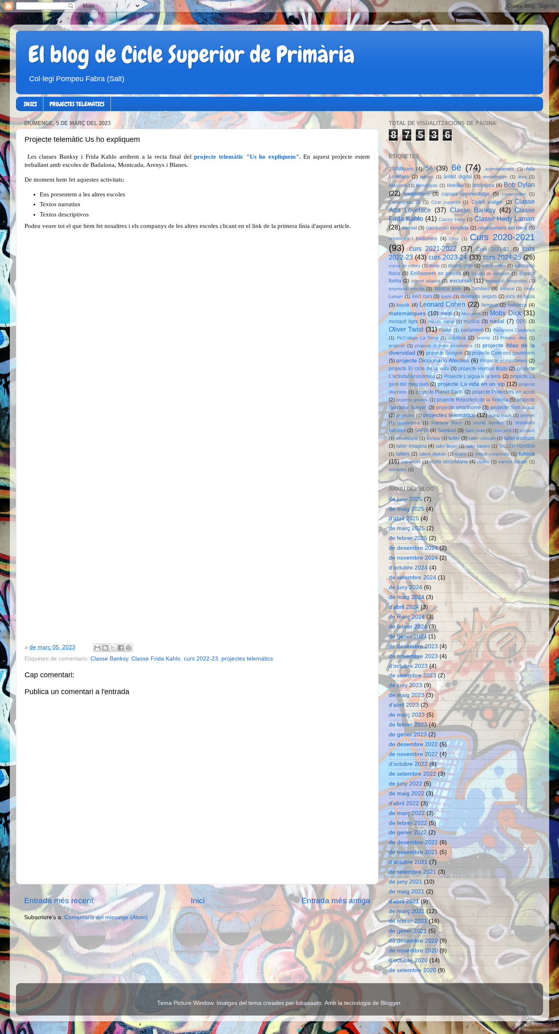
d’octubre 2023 (408, 666)
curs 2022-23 (201, 659)
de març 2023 (407, 715)
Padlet (445, 330)
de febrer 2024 (408, 627)
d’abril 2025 (404, 518)
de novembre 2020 (413, 950)
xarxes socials (513, 461)
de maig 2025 (406, 509)
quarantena (408, 422)
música (472, 321)
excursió (460, 281)
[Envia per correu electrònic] (97, 648)
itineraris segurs (479, 296)
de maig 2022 (406, 793)
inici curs (422, 296)
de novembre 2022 (413, 754)
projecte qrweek (412, 399)
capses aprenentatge (466, 194)
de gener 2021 (408, 931)
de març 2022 (407, 813)
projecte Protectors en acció (503, 392)
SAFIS (421, 430)
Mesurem (471, 313)
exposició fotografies (506, 280)
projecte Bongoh (444, 353)
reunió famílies (488, 422)
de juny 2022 (405, 784)
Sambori (446, 430)
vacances (411, 461)
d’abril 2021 (404, 901)
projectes (405, 415)
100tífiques (401, 169)
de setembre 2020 (412, 970)
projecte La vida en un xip (471, 384)
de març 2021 (407, 911)
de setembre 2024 (412, 577)
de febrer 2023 (408, 725)
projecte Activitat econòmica (443, 345)
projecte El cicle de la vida (419, 368)
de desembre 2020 (413, 941)
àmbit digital (458, 177)
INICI (30, 104)
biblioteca (483, 185)
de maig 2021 (406, 891)
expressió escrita (406, 288)
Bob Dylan (519, 184)
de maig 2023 (406, 695)
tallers (403, 454)
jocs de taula (520, 296)
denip (434, 265)
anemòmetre (494, 176)
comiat (409, 228)
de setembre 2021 (412, 872)
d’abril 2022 (404, 803)
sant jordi (503, 430)
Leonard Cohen (442, 304)
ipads (446, 296)
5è (429, 168)
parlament (472, 330)
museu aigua (441, 321)
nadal (497, 321)
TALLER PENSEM (517, 446)
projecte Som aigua (513, 407)
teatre (461, 453)
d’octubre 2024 (408, 568)
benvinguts (427, 185)
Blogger (390, 1003)
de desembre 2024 (413, 548)
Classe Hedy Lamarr (504, 218)
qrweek (527, 415)
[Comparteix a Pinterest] (128, 648)
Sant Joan (475, 430)
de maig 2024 (406, 597)
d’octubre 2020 (408, 960)
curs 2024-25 (502, 257)
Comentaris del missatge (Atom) (106, 917)
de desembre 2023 (413, 646)
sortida (433, 438)
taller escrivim (519, 438)
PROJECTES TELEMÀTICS (77, 104)
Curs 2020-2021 (502, 237)
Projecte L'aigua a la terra (472, 376)
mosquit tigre (403, 321)
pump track (500, 415)
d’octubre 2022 (408, 764)
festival (507, 288)
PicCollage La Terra (417, 337)
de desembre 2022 (413, 744)
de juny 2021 (405, 882)
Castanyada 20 (404, 202)
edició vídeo (494, 265)
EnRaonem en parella (435, 273)
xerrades (398, 469)
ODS (521, 321)
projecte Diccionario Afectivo (432, 361)
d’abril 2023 (404, 705)
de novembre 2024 (413, 558)
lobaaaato (309, 1003)
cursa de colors (404, 265)
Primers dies (513, 337)
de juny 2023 (405, 685)
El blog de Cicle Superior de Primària (191, 54)
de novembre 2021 (413, 852)
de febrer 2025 (408, 538)
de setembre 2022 (412, 774)
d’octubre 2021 (408, 862)
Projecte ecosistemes (503, 361)
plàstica (457, 338)
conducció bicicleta (447, 228)
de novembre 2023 (413, 656)
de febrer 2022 (408, 823)
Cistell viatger (487, 202)
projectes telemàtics (247, 659)
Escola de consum (490, 273)
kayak (403, 305)
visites (483, 461)
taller (454, 438)
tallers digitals (432, 453)
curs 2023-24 (447, 257)
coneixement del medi (502, 228)
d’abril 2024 (404, 607)
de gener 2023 (408, 734)
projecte (397, 345)
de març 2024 (407, 617)
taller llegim (447, 446)
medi (446, 314)
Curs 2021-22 (492, 249)
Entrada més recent (58, 900)
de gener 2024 (408, 636)
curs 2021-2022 (433, 248)
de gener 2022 (408, 832)
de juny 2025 (405, 499)
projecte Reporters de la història (472, 400)
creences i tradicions (413, 238)
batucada (398, 185)
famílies (480, 289)
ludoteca (517, 305)
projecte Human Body (482, 368)
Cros (454, 238)
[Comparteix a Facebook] (121, 648)
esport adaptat (425, 280)
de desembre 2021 (413, 842)
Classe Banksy (109, 659)
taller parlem (478, 446)
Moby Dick (505, 313)
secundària (407, 438)
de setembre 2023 (412, 675)
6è (456, 167)
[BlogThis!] (105, 648)
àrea (522, 176)
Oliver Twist (406, 329)
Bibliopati (455, 185)
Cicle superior (445, 202)
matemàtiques (407, 313)
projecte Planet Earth (439, 392)
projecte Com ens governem (503, 353)
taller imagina (411, 446)
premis (483, 337)
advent (426, 176)
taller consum (482, 438)
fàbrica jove (448, 289)
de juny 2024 (405, 587)
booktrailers (416, 194)
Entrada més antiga (336, 900)
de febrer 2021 (408, 921)
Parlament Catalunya (514, 330)
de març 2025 (407, 528)
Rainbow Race (446, 422)
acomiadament (499, 168)
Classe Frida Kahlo (155, 659)
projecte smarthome (458, 407)
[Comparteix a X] (113, 648)
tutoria (526, 454)
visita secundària (449, 462)
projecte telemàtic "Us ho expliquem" (246, 156)
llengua (489, 305)
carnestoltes (514, 193)
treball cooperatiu (492, 453)
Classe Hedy (452, 219)
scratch (527, 430)
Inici (198, 900)
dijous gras (460, 266)
